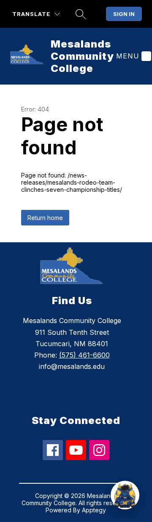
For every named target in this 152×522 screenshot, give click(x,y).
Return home (45, 217)
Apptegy (94, 510)
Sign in (124, 14)
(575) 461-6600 (84, 355)
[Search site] (81, 14)
